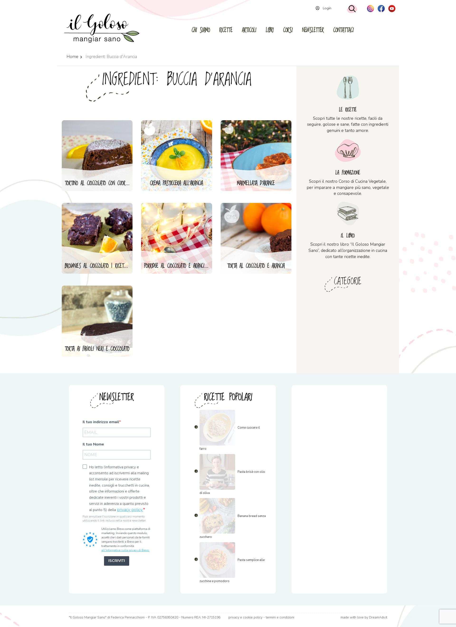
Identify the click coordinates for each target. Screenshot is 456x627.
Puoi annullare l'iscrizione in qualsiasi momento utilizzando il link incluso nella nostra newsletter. (114, 518)
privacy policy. (130, 509)
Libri (270, 30)
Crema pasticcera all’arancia (176, 183)
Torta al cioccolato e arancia (256, 266)
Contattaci (343, 30)
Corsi (288, 30)
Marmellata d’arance (256, 183)
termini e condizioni (280, 617)
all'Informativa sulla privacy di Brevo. (125, 550)
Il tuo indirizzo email (101, 422)
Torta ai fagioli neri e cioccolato (97, 349)
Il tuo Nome (93, 444)
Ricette (226, 30)
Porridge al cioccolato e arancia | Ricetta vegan (178, 266)
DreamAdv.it (378, 617)
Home (72, 56)
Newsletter (313, 30)
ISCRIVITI (116, 560)
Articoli (249, 30)
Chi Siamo (201, 30)
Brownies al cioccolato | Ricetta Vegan (99, 266)
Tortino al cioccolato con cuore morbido (99, 183)
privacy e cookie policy (245, 617)
